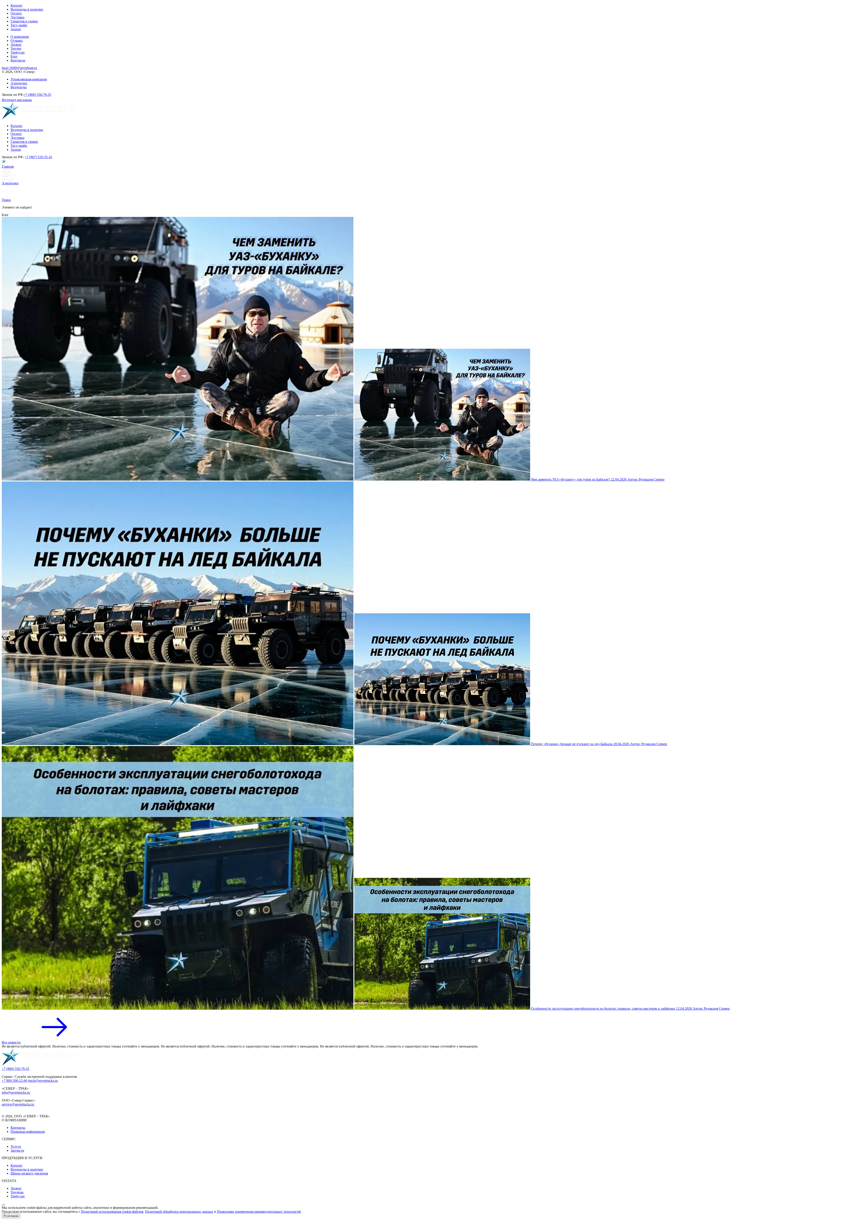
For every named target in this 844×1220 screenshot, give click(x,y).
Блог (14, 56)
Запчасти (17, 1150)
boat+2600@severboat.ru (19, 68)
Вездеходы (19, 87)
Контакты (18, 60)
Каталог (17, 5)
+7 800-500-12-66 (14, 1080)
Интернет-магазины (17, 100)
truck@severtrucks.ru (43, 1080)
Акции (16, 29)
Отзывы (17, 40)
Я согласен (11, 1216)
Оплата (16, 13)
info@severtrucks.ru (16, 1092)
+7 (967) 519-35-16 (38, 157)
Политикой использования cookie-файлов (112, 1211)
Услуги (16, 1146)
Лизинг (16, 44)
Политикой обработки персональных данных (179, 1211)
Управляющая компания (29, 79)
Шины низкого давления (29, 1173)
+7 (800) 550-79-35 (37, 94)
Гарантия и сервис (24, 21)
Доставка (17, 17)
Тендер (16, 48)
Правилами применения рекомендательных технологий (259, 1211)
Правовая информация (28, 1131)
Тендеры (17, 1192)
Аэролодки (19, 83)
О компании (20, 36)
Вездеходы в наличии (27, 9)
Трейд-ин (18, 52)
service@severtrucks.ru (18, 1104)
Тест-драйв (19, 25)
